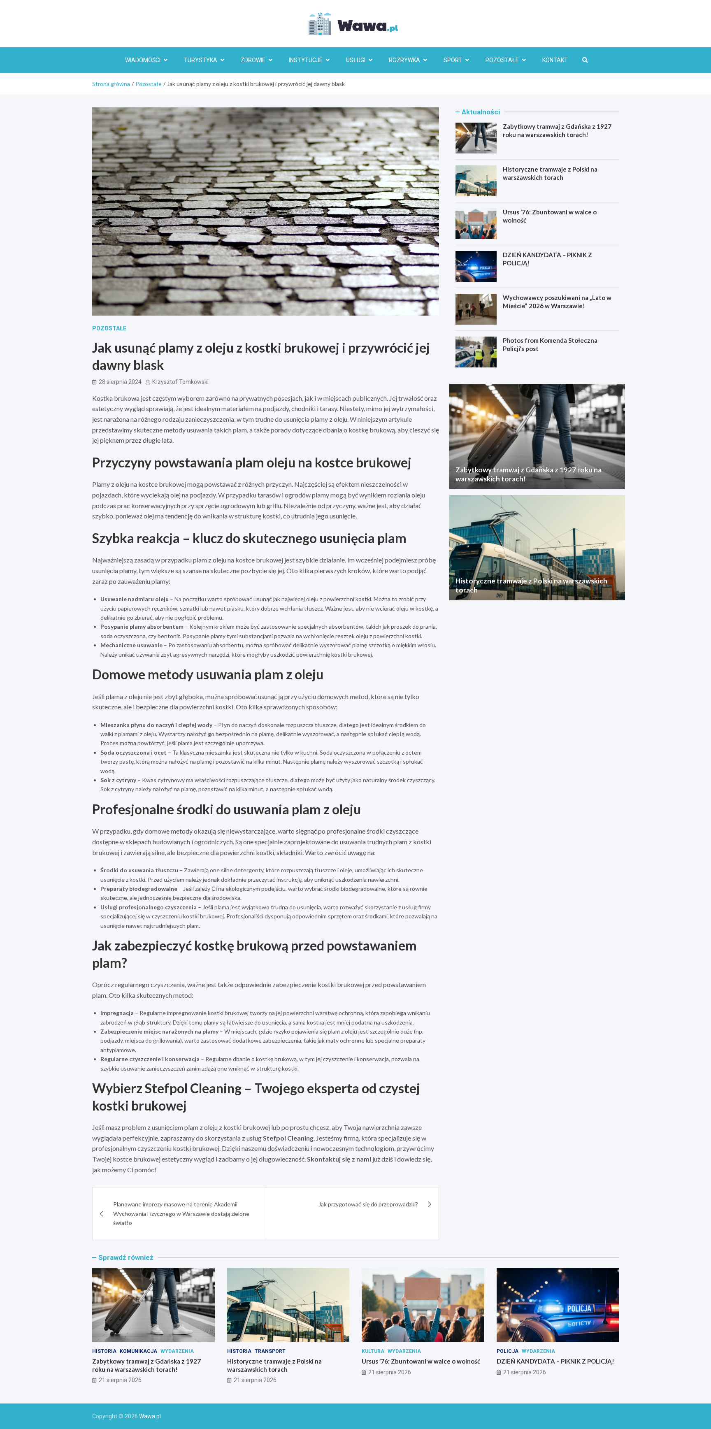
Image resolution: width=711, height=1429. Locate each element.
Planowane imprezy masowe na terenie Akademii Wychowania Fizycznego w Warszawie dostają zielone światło (181, 1213)
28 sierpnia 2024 (120, 382)
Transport (270, 1351)
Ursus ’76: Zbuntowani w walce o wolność (421, 1361)
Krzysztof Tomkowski (180, 382)
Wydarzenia (177, 1351)
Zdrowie (253, 60)
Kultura (373, 1351)
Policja (507, 1351)
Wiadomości (142, 60)
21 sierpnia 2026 (120, 1380)
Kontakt (555, 60)
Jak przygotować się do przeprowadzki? (368, 1204)
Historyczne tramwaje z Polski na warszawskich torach (550, 173)
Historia (104, 1351)
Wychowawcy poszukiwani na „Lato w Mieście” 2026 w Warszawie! (557, 301)
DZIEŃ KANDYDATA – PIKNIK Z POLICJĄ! (555, 1361)
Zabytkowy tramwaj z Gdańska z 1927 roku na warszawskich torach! (557, 130)
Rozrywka (404, 60)
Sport (453, 60)
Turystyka (200, 60)
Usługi (355, 60)
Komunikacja (138, 1351)
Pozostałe (502, 60)
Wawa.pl (150, 1416)
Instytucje (306, 60)
